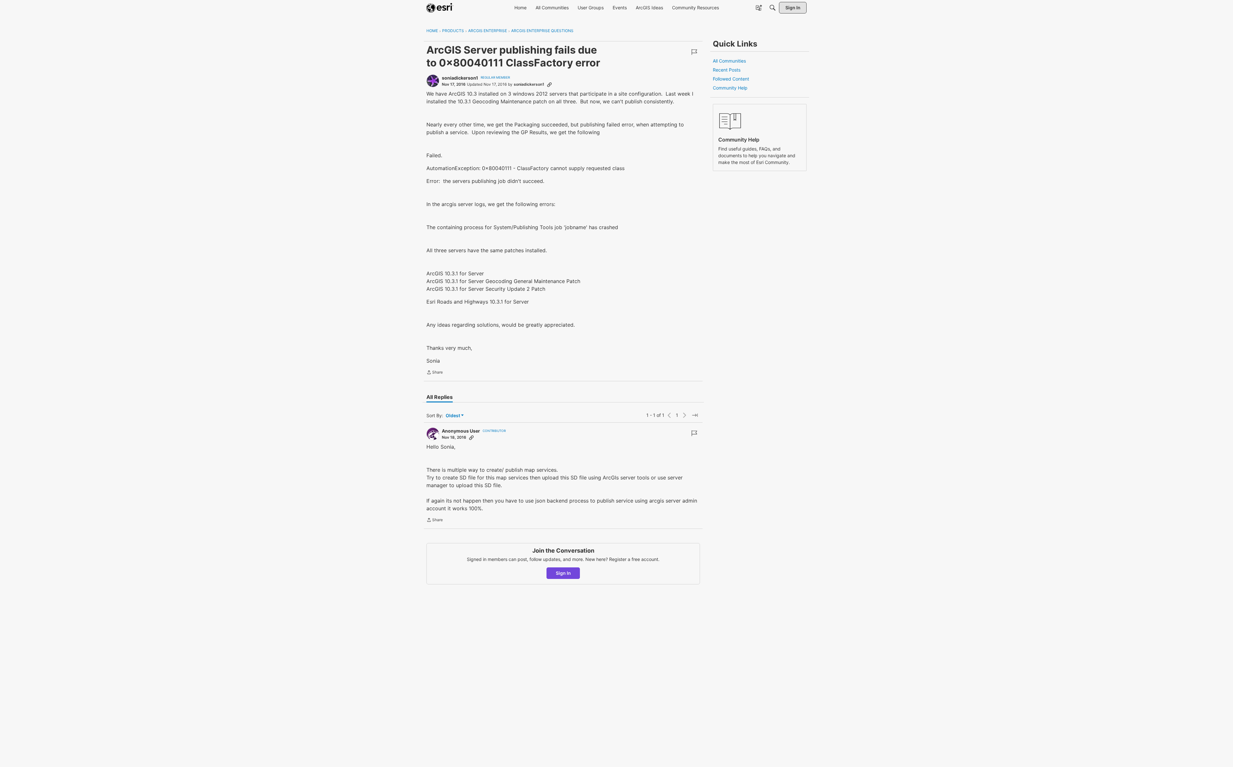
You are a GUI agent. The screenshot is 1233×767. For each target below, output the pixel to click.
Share (434, 373)
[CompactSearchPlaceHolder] (772, 7)
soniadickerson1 (460, 78)
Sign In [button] (563, 573)
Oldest (453, 416)
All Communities (729, 61)
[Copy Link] (549, 84)
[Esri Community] (439, 8)
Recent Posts (726, 70)
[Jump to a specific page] (695, 415)
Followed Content (731, 79)
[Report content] (694, 52)
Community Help (730, 87)
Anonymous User (461, 431)
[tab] (440, 397)
